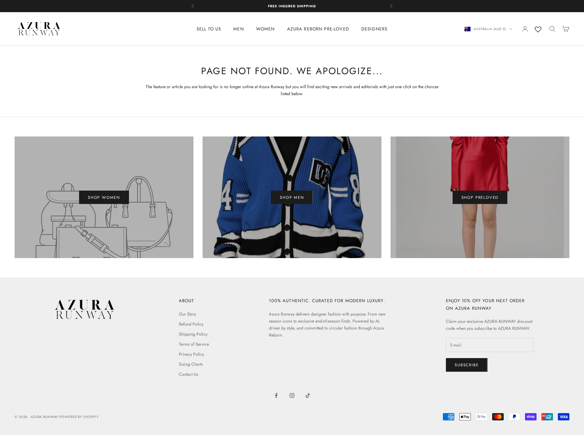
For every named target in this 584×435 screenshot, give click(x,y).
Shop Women (104, 197)
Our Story (187, 314)
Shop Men (292, 197)
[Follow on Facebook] (276, 395)
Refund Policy (191, 324)
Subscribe (466, 365)
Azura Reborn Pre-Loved (318, 29)
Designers (374, 29)
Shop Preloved (480, 197)
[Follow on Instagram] (292, 395)
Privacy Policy (191, 354)
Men (238, 29)
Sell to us (208, 29)
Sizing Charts (191, 364)
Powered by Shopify (79, 416)
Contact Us (188, 374)
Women (265, 29)
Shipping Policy (193, 334)
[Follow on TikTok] (308, 395)
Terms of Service (194, 344)
